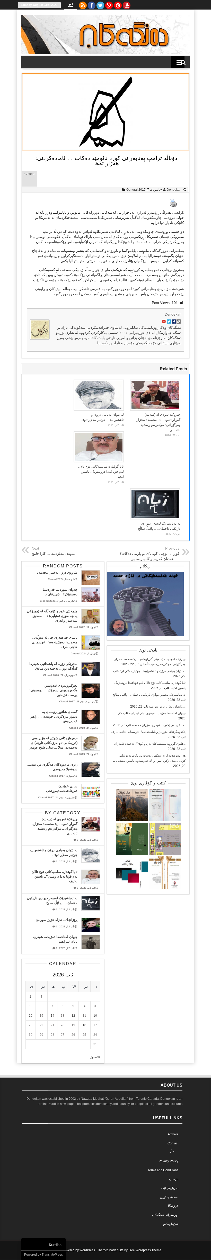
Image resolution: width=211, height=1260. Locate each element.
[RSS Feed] (82, 4)
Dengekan (174, 189)
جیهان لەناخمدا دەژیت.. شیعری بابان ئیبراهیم (157, 713)
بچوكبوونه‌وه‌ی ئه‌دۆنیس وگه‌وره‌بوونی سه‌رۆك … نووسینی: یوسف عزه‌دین (53, 690)
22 (41, 1025)
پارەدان (173, 1179)
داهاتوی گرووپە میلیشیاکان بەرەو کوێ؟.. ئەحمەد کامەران (150, 743)
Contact (173, 1143)
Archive (173, 1134)
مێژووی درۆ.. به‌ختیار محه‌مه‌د (57, 572)
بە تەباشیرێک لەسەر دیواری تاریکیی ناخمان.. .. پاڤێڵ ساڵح (149, 694)
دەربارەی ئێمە (169, 1188)
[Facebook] (91, 4)
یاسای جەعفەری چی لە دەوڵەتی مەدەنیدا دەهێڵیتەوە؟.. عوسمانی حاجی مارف (54, 642)
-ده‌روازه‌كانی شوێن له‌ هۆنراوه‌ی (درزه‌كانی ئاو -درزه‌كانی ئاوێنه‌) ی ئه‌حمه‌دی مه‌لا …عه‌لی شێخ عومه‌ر (53, 742)
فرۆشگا (173, 1206)
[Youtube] (126, 4)
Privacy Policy (168, 1161)
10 (95, 1015)
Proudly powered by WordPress (73, 1250)
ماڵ (171, 1151)
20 (62, 1025)
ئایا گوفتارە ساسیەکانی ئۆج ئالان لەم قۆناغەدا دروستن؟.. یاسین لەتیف (101, 471)
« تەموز (95, 1057)
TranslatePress (52, 1254)
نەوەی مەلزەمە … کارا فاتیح (53, 553)
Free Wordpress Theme (144, 1250)
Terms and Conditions (163, 1170)
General (132, 189)
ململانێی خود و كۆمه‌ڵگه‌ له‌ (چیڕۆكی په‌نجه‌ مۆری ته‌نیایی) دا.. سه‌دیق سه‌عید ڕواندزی (52, 615)
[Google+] (109, 4)
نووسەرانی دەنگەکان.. (164, 1215)
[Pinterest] (117, 4)
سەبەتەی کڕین (169, 1197)
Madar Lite (116, 1250)
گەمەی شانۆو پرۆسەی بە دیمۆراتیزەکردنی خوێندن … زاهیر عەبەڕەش (53, 716)
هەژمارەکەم (170, 1224)
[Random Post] (70, 6)
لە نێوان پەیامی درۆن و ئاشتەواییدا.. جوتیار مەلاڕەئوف (152, 671)
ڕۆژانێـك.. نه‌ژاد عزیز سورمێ (167, 706)
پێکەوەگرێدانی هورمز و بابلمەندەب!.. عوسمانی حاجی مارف (148, 732)
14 (52, 1015)
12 (73, 1015)
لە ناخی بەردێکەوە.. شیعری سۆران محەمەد (158, 725)
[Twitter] (100, 4)
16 (30, 1015)
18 (84, 1025)
